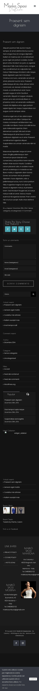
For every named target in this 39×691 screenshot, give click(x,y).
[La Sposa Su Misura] (6, 510)
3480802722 (30, 571)
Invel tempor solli (10, 325)
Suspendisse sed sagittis (14, 419)
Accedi (7, 369)
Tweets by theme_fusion (12, 522)
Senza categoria (10, 353)
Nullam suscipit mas (12, 320)
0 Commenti (27, 211)
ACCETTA (33, 679)
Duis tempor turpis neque (14, 409)
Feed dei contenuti (11, 374)
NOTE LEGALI (10, 562)
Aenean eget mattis (12, 310)
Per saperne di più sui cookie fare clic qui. (13, 685)
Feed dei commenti (11, 379)
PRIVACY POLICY (11, 552)
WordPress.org (9, 384)
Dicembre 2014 (9, 342)
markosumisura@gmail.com (14, 610)
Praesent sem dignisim (13, 305)
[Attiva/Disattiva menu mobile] (35, 6)
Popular (11, 394)
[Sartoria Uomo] (13, 510)
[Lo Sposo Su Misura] (21, 510)
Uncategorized (16, 211)
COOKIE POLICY (10, 557)
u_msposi (8, 208)
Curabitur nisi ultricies (12, 315)
